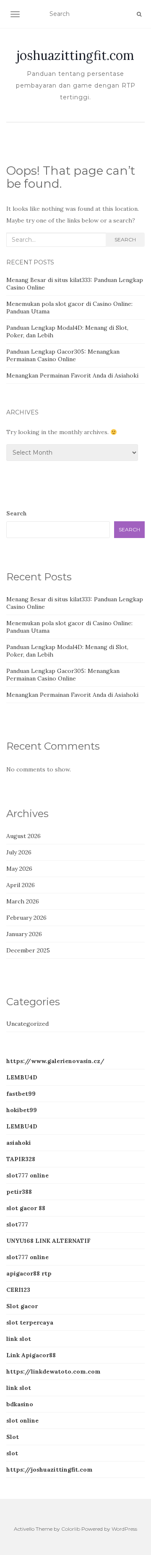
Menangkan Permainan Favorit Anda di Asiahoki (72, 375)
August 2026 (23, 836)
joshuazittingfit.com (75, 55)
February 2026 (26, 917)
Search (125, 239)
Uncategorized (27, 1023)
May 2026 (19, 868)
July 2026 (18, 852)
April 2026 (20, 885)
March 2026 (22, 901)
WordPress (124, 1529)
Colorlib (70, 1529)
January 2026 (24, 934)
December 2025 (28, 950)
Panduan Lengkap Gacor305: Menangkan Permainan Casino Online (63, 355)
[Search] (139, 14)
